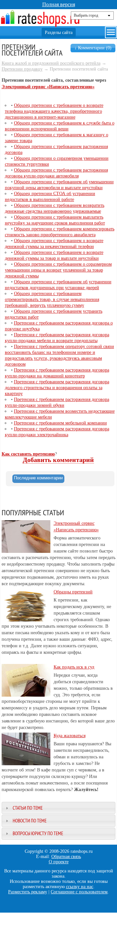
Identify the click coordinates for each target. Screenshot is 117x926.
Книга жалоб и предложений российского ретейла (51, 63)
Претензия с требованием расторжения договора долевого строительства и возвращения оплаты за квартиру (57, 387)
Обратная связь (66, 856)
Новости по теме (29, 821)
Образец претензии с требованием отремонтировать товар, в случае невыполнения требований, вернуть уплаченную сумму (52, 299)
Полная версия (58, 4)
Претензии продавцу (22, 69)
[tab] (38, 478)
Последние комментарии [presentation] (38, 477)
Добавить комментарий (58, 459)
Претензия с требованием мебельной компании (60, 423)
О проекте (59, 861)
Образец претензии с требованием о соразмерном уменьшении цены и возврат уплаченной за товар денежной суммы (58, 270)
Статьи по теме (28, 808)
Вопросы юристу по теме (38, 833)
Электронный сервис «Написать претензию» (48, 86)
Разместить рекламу (27, 891)
